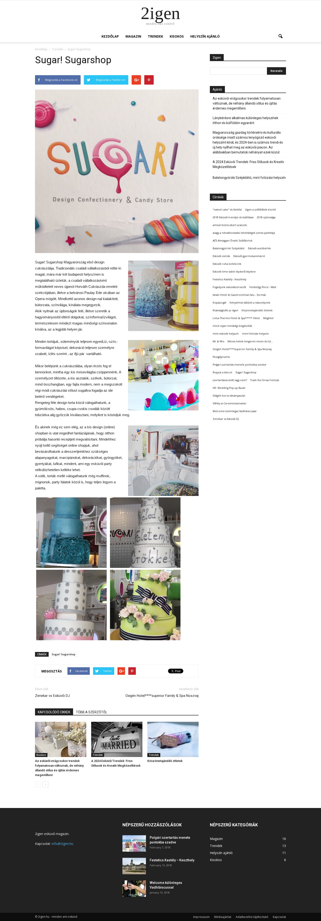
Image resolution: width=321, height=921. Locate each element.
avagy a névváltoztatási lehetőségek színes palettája (244, 232)
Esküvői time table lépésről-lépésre (234, 271)
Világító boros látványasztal (229, 395)
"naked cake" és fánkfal (227, 209)
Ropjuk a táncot (222, 372)
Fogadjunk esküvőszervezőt (229, 287)
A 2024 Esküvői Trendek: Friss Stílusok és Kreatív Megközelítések (248, 164)
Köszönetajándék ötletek (165, 761)
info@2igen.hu (62, 843)
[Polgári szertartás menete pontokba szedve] (134, 843)
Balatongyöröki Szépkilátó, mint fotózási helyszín (249, 178)
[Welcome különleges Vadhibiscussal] (134, 888)
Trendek (155, 36)
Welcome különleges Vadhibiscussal (234, 411)
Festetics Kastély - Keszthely (229, 279)
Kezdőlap (110, 36)
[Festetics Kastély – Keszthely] (134, 866)
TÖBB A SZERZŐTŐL (91, 712)
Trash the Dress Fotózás (264, 380)
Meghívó (268, 318)
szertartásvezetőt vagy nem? (230, 380)
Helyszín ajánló (205, 36)
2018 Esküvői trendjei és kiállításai (233, 217)
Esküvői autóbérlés (259, 248)
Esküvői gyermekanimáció (249, 256)
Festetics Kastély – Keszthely (172, 860)
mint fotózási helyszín (255, 333)
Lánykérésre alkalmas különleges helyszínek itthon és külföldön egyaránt (245, 120)
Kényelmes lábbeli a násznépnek (250, 302)
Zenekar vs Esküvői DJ (52, 696)
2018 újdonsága (266, 217)
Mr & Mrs (218, 341)
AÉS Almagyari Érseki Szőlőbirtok (232, 240)
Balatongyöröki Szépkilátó (229, 248)
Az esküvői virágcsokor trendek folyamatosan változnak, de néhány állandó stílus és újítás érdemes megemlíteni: (247, 103)
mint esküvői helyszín (226, 333)
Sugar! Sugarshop (63, 654)
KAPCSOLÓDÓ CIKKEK (54, 712)
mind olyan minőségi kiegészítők (232, 326)
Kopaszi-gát (219, 302)
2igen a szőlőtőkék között (260, 209)
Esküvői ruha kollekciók (227, 263)
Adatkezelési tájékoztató (252, 917)
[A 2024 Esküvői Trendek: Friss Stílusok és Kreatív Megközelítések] (116, 739)
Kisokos (177, 36)
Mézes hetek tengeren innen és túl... (250, 341)
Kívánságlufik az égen (225, 310)
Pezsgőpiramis (221, 357)
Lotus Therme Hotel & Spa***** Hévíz (236, 318)
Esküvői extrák (221, 256)
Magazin (133, 36)
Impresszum (201, 917)
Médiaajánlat (222, 917)
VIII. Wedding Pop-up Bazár (229, 388)
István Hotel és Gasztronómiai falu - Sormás (239, 295)
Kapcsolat (279, 917)
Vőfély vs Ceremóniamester (230, 403)
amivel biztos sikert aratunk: (230, 225)
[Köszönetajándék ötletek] (173, 739)
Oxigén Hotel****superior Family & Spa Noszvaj (162, 696)
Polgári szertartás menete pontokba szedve (239, 364)
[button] (280, 36)
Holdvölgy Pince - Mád (262, 287)
